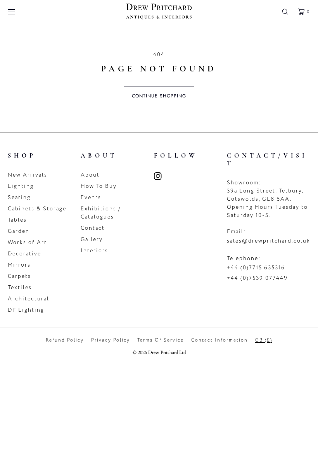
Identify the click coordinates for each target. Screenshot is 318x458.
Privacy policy (110, 340)
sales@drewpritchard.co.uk (268, 241)
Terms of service (160, 340)
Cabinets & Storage (37, 208)
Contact (93, 228)
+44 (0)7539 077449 (257, 278)
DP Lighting (26, 310)
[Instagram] (162, 176)
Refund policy (65, 340)
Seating (19, 197)
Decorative (24, 253)
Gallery (92, 239)
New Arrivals (27, 175)
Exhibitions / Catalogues (101, 212)
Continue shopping (159, 95)
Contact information (219, 340)
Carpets (19, 276)
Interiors (94, 250)
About (90, 175)
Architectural (28, 298)
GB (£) (263, 340)
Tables (17, 220)
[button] (285, 11)
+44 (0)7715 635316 (256, 267)
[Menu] (17, 11)
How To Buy (99, 186)
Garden (18, 231)
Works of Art (27, 242)
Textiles (20, 287)
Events (91, 197)
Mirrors (19, 265)
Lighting (21, 186)
